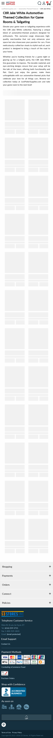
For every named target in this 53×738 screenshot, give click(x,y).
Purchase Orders (8, 678)
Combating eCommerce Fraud (13, 667)
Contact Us (5, 644)
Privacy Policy (17, 732)
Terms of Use (6, 732)
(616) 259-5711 (11, 628)
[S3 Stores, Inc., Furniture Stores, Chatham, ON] (13, 692)
